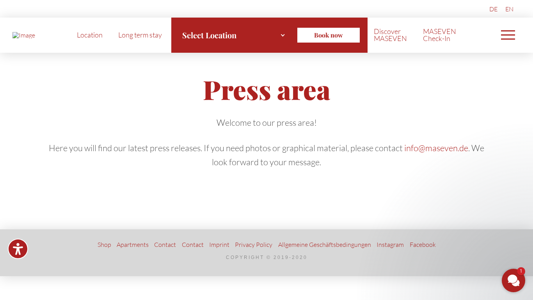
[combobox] (233, 35)
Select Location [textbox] (209, 35)
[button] (508, 35)
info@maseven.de (436, 148)
